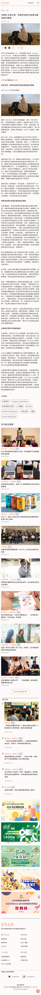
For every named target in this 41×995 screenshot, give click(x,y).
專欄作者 (4, 942)
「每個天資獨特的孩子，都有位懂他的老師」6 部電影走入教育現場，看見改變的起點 (21, 726)
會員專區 (31, 3)
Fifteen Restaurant (10, 411)
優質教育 (7, 723)
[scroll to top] (38, 991)
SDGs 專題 (24, 942)
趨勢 (18, 481)
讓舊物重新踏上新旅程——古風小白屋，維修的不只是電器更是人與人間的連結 (21, 757)
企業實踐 (13, 481)
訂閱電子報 (24, 960)
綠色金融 (4, 612)
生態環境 (4, 677)
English (4, 946)
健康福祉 (4, 514)
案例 (17, 449)
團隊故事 (4, 939)
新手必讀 (23, 939)
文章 (7, 10)
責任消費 (7, 787)
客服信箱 (23, 956)
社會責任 (5, 401)
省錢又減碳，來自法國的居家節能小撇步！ (20, 790)
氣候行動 (4, 449)
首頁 (2, 10)
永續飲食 (11, 677)
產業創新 (15, 738)
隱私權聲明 (20, 985)
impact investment (20, 401)
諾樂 (33, 411)
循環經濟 (15, 754)
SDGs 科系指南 (6, 964)
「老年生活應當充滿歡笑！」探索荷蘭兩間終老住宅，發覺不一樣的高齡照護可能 (21, 742)
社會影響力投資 (8, 406)
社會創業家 (4, 481)
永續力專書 (24, 946)
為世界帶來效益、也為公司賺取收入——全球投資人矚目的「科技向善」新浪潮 (20, 616)
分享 (2, 48)
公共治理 (11, 449)
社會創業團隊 (5, 956)
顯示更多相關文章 (20, 691)
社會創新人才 (5, 960)
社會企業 (24, 411)
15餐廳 (20, 406)
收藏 (19, 48)
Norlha (29, 406)
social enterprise (9, 416)
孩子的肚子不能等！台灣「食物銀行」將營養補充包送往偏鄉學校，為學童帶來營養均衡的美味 (21, 774)
